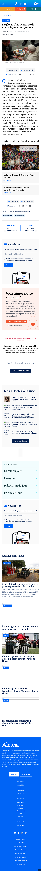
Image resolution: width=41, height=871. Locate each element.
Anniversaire (7, 215)
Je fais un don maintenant (15, 321)
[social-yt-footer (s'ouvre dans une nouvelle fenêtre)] (15, 833)
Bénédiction (7, 606)
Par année (20, 825)
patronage (7, 563)
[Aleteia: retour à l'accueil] (20, 4)
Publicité (20, 816)
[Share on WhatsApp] (34, 74)
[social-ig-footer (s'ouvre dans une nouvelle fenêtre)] (26, 833)
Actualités (21, 785)
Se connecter (25, 774)
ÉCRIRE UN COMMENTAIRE (20, 371)
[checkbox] (4, 258)
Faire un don (20, 843)
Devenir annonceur (20, 853)
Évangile (9, 478)
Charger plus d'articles (20, 441)
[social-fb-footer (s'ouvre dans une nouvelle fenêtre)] (19, 833)
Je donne (20, 9)
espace (6, 700)
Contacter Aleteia (20, 857)
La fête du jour (12, 471)
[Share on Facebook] (20, 74)
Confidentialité (20, 864)
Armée (6, 636)
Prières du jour (13, 493)
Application (20, 805)
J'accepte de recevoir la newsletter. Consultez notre (19, 259)
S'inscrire (8, 265)
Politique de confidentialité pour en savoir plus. (19, 260)
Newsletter (20, 802)
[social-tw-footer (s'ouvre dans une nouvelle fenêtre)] (22, 833)
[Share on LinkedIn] (23, 74)
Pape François (19, 215)
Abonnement (20, 811)
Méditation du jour (15, 485)
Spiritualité (20, 791)
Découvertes (20, 793)
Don (20, 814)
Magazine (20, 808)
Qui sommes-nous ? (20, 846)
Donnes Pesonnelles (20, 861)
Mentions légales (20, 850)
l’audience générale (17, 88)
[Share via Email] (30, 74)
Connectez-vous (29, 363)
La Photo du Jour (7, 16)
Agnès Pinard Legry (23, 31)
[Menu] (7, 4)
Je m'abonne (8, 9)
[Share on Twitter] (27, 74)
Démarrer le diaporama (28, 148)
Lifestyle (20, 788)
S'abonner (14, 774)
